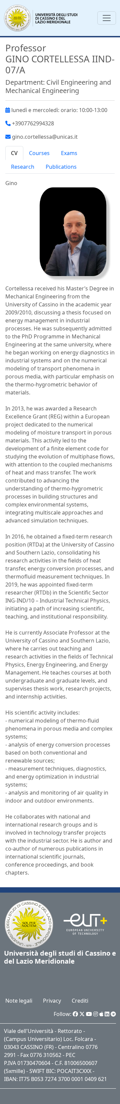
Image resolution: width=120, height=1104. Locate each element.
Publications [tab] (61, 166)
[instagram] (95, 1014)
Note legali (18, 1000)
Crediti (80, 1000)
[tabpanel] (60, 528)
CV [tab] (14, 153)
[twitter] (82, 1014)
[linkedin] (107, 1014)
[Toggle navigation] (106, 18)
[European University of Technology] (81, 923)
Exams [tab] (69, 153)
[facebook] (75, 1014)
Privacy (52, 1000)
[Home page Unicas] (41, 18)
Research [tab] (22, 166)
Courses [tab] (39, 153)
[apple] (101, 1014)
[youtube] (89, 1014)
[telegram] (113, 1014)
